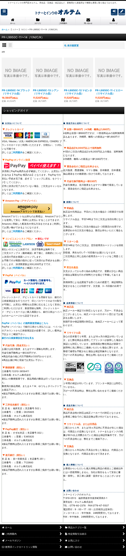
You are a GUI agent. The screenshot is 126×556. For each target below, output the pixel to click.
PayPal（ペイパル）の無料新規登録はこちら (25, 323)
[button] (4, 12)
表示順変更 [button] (73, 45)
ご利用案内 (16, 152)
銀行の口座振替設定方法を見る (18, 337)
